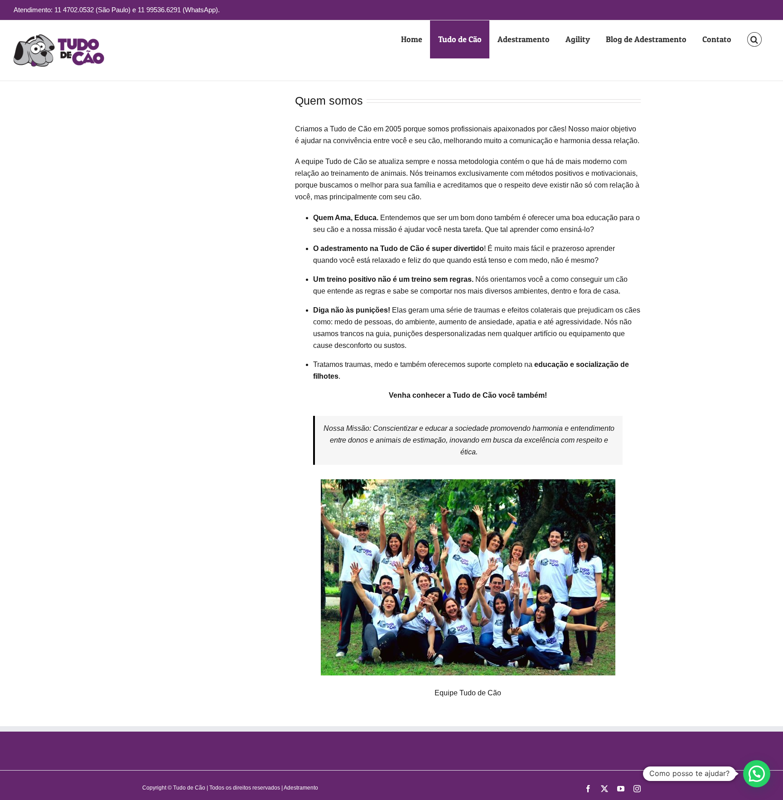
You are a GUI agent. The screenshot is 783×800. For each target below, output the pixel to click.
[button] (754, 39)
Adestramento (301, 788)
